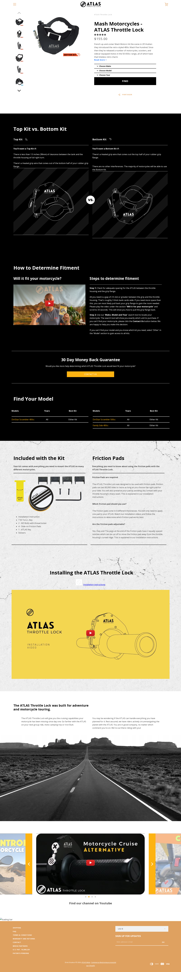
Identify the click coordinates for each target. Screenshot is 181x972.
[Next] (19, 90)
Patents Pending (21, 953)
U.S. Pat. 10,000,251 (21, 950)
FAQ (14, 931)
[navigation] (15, 4)
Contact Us (90, 374)
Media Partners (20, 946)
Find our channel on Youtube (90, 903)
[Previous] (29, 864)
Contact (17, 942)
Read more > (100, 60)
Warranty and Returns (24, 939)
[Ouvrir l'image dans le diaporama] (19, 22)
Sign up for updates (128, 936)
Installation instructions (94, 584)
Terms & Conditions (22, 935)
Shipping (17, 928)
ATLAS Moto (86, 962)
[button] (100, 34)
